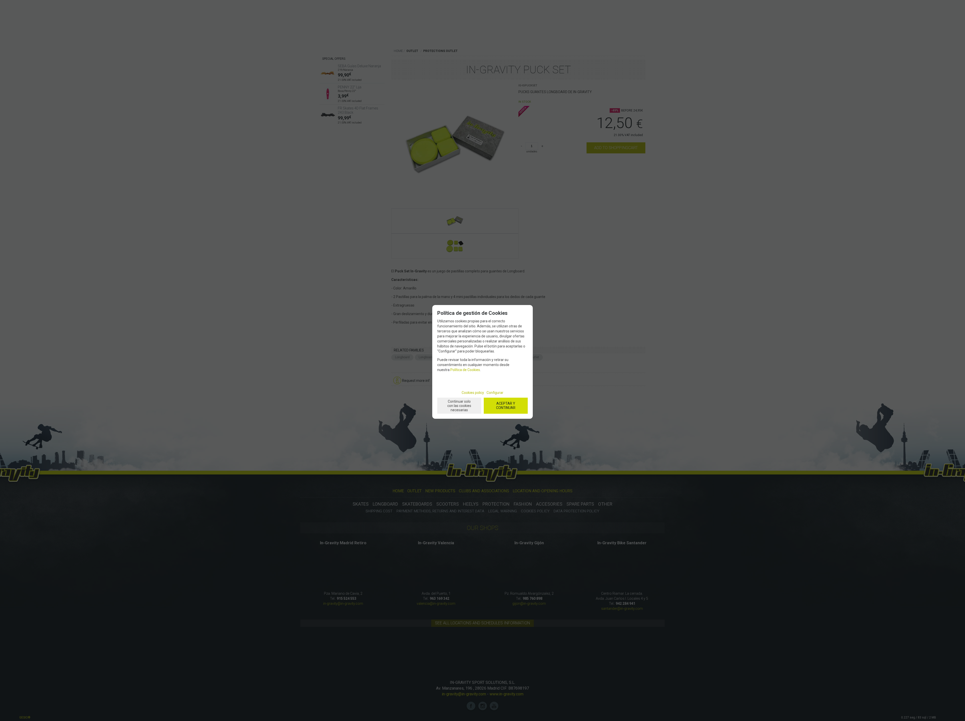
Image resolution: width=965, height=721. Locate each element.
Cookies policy (473, 393)
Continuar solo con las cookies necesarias (459, 405)
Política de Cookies (465, 370)
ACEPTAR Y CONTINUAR (505, 405)
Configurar (495, 393)
